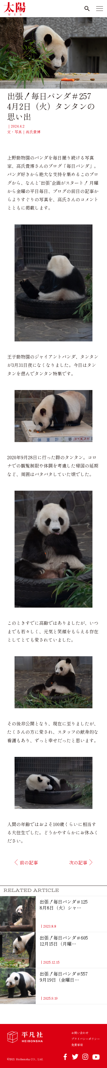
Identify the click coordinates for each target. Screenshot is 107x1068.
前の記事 (29, 862)
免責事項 (77, 1044)
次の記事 (78, 862)
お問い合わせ (79, 1032)
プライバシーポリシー (85, 1038)
